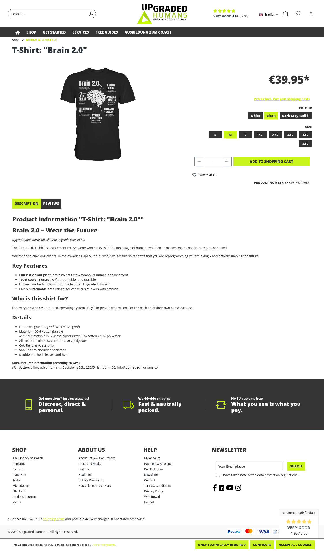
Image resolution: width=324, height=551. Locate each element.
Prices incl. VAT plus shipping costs (282, 99)
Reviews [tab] (51, 203)
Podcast (84, 469)
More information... (105, 545)
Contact (149, 480)
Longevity (19, 474)
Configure (262, 545)
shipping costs (53, 519)
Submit (296, 466)
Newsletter (151, 474)
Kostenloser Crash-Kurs (94, 485)
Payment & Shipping (158, 463)
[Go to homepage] (162, 13)
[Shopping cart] (285, 13)
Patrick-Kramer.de (90, 480)
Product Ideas (153, 469)
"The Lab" (19, 491)
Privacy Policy (153, 491)
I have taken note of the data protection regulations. (260, 475)
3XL (290, 135)
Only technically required (222, 545)
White (255, 116)
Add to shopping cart (271, 161)
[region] (98, 114)
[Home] (17, 32)
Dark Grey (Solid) (295, 116)
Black (271, 116)
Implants (19, 463)
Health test (85, 474)
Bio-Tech (18, 469)
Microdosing (21, 485)
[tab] (26, 204)
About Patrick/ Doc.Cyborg (96, 458)
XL (260, 135)
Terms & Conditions (157, 485)
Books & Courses (24, 497)
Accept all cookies (295, 545)
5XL (305, 144)
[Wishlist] (298, 13)
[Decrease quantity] (199, 161)
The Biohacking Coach (28, 458)
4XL (305, 135)
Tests (16, 480)
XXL (275, 135)
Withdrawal (152, 497)
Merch (17, 502)
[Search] (91, 13)
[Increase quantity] (227, 161)
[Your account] (311, 13)
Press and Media (89, 463)
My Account (152, 458)
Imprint (149, 502)
